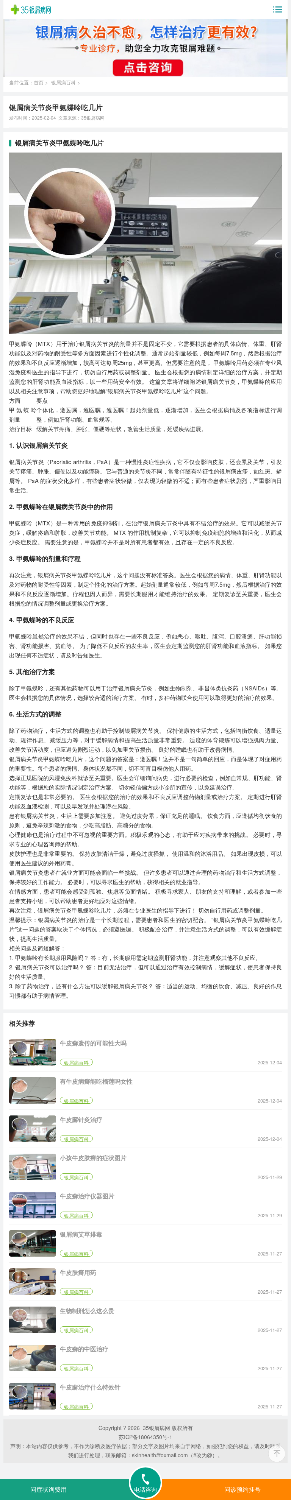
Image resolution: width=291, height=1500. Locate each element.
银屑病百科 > (65, 82)
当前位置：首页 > (30, 82)
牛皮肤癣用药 (78, 1272)
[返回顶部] (276, 1453)
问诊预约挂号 (242, 1489)
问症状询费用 (48, 1489)
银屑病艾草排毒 (81, 1234)
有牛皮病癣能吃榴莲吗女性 (96, 1081)
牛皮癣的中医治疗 (84, 1348)
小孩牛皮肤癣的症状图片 (93, 1157)
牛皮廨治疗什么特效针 (90, 1387)
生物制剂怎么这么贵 (87, 1310)
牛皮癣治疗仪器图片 (87, 1196)
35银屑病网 (93, 117)
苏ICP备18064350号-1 (145, 1437)
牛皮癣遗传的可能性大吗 (93, 1043)
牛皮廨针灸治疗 (81, 1119)
